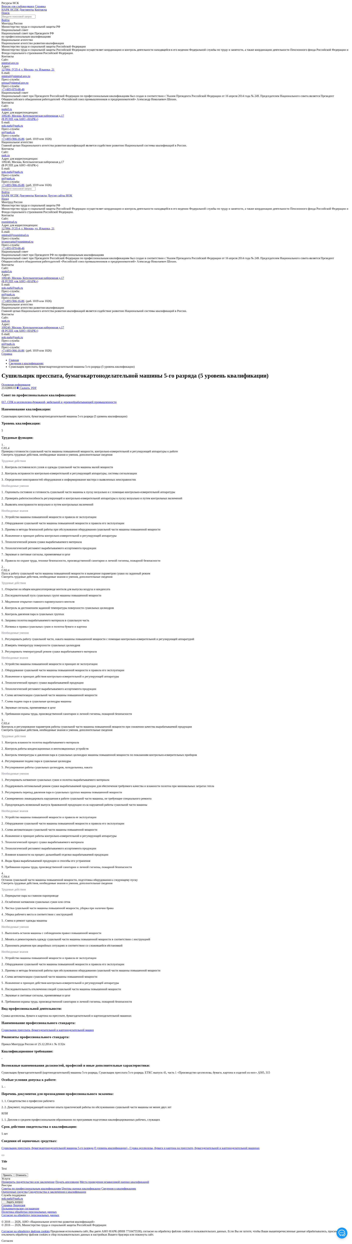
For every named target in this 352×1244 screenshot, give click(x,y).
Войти (5, 20)
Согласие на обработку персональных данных (30, 1215)
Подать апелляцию (67, 1182)
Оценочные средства (14, 1191)
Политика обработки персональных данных (29, 1211)
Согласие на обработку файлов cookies (25, 1231)
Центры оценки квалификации (81, 1188)
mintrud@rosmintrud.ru (15, 235)
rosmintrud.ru (9, 221)
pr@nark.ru (8, 132)
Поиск (5, 12)
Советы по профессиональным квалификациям (31, 1188)
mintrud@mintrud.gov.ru (15, 76)
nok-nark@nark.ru (12, 125)
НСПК (14, 9)
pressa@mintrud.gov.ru (14, 82)
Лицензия (19, 1205)
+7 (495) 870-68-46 (12, 89)
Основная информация (15, 384)
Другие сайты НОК (60, 195)
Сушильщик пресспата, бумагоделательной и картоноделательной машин (47, 1030)
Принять (7, 1175)
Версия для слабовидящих (17, 6)
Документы (26, 9)
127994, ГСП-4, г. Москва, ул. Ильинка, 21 (27, 69)
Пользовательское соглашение (20, 1208)
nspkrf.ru (6, 109)
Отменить (21, 1175)
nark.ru (5, 155)
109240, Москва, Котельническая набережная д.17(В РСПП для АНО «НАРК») (32, 117)
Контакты (41, 9)
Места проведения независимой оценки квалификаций (114, 1182)
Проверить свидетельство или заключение (28, 1182)
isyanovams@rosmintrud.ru (17, 241)
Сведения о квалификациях (26, 363)
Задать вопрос (14, 1202)
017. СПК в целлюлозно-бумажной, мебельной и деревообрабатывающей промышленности (59, 402)
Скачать (28, 387)
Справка (40, 6)
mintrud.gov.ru (10, 63)
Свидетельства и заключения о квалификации (57, 1191)
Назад (5, 198)
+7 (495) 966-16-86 (12, 138)
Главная (14, 360)
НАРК (5, 9)
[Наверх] (2, 1155)
